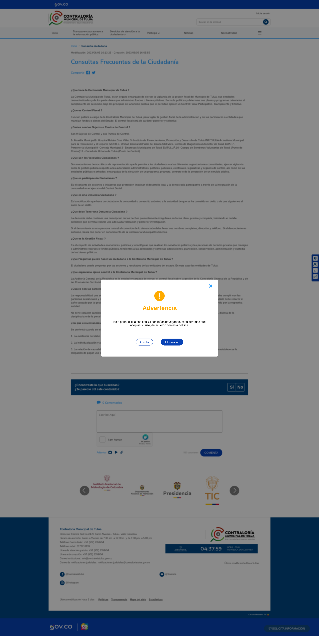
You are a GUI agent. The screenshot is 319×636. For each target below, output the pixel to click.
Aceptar (144, 342)
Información (172, 342)
